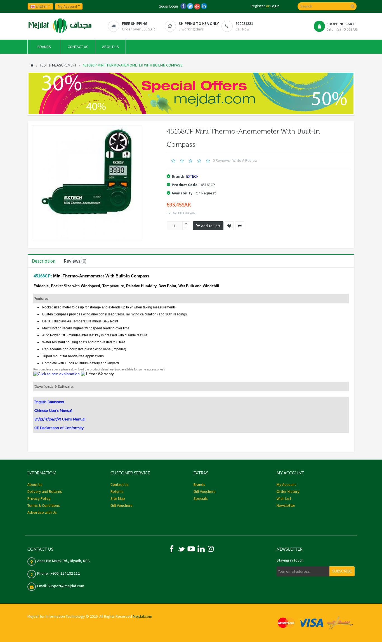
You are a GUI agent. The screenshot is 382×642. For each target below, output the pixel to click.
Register (258, 5)
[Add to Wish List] (229, 225)
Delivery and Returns (44, 491)
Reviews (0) (75, 261)
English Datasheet (49, 402)
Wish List (284, 498)
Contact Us (119, 484)
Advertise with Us (42, 512)
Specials (201, 498)
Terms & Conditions (43, 505)
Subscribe (342, 571)
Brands (199, 484)
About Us (35, 484)
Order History (288, 491)
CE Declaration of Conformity (59, 428)
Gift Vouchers (121, 505)
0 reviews (221, 160)
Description (43, 261)
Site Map (117, 498)
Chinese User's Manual (53, 410)
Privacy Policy (39, 498)
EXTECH (192, 176)
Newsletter (286, 505)
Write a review (245, 160)
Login (274, 5)
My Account (286, 484)
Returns (117, 491)
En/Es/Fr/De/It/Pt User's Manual (59, 419)
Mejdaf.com (142, 616)
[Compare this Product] (239, 225)
